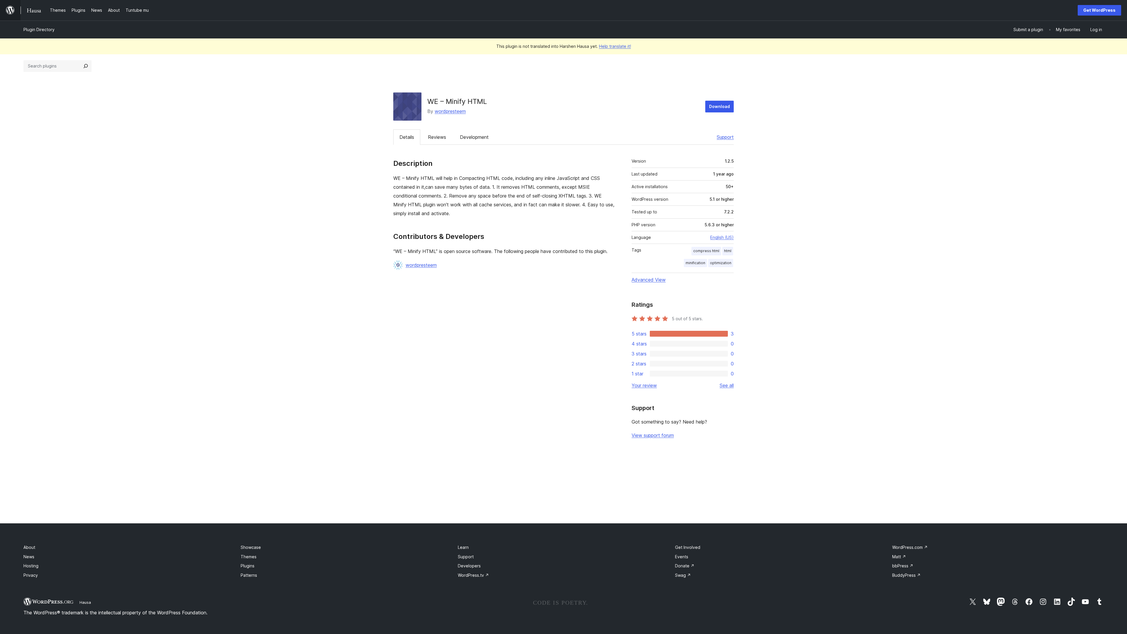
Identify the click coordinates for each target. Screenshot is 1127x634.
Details (406, 137)
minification (695, 263)
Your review (644, 385)
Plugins (247, 565)
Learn (463, 547)
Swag (683, 575)
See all (727, 385)
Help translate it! (615, 46)
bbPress (902, 565)
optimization (720, 263)
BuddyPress (906, 575)
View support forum (653, 435)
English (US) (722, 237)
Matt (899, 556)
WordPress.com (910, 547)
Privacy (30, 575)
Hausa (85, 602)
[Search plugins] (86, 66)
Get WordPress (1099, 10)
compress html (706, 251)
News (28, 556)
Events (681, 556)
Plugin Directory (39, 29)
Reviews (437, 137)
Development (474, 137)
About (29, 547)
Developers (469, 565)
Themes (249, 556)
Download (719, 106)
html (727, 251)
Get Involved (687, 547)
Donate (684, 565)
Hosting (30, 565)
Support (725, 137)
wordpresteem (450, 111)
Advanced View (649, 280)
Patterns (249, 575)
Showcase (251, 547)
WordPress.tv (473, 575)
